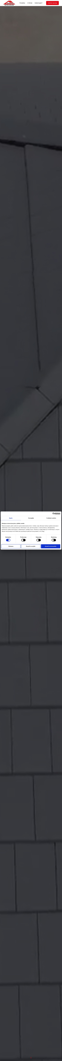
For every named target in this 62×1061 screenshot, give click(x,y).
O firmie (29, 3)
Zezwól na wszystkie (50, 546)
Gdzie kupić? (38, 3)
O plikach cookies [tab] (51, 518)
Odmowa (10, 546)
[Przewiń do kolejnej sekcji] (31, 1057)
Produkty (22, 3)
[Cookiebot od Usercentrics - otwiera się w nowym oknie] (53, 514)
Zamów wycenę (52, 3)
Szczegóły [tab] (31, 518)
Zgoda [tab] (10, 518)
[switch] (23, 540)
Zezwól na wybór (30, 546)
